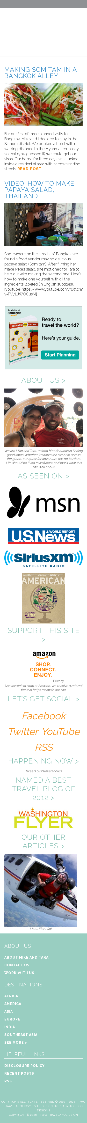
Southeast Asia (20, 1035)
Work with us (19, 973)
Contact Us (16, 965)
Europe (12, 1019)
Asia (8, 1011)
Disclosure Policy (24, 1066)
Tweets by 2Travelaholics (43, 771)
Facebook (43, 715)
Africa (11, 996)
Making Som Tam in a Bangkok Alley (40, 73)
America (12, 1004)
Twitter (22, 731)
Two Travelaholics (43, 28)
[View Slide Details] (40, 924)
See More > (15, 1042)
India (9, 1027)
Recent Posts (19, 1073)
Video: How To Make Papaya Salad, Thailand (39, 190)
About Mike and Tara (26, 957)
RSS (43, 747)
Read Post (29, 169)
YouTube (60, 731)
